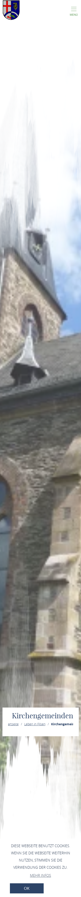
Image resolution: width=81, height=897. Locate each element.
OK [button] (26, 888)
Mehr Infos (40, 875)
